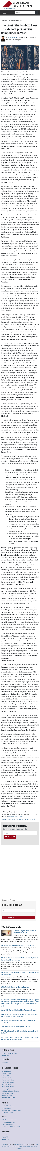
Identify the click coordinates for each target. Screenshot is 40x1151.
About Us (4, 1135)
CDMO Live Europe (8, 1124)
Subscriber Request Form (23, 1146)
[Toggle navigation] (4, 13)
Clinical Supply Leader (8, 1080)
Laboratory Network (7, 1089)
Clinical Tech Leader (8, 1082)
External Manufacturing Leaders (11, 1126)
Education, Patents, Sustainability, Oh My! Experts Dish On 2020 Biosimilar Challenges (19, 1038)
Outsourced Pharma (7, 1095)
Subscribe (12, 8)
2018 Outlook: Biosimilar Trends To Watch (15, 987)
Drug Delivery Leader (8, 1086)
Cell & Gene (5, 1075)
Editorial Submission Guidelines (11, 1110)
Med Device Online (7, 1093)
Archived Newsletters (8, 1106)
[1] (37, 301)
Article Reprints (6, 1108)
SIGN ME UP (10, 837)
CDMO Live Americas (8, 1122)
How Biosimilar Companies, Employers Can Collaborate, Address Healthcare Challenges (20, 1015)
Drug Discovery (6, 1084)
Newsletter (5, 1063)
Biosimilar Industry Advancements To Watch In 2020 (19, 945)
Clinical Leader (6, 1078)
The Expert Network (7, 1112)
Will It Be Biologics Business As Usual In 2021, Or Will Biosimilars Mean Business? (19, 959)
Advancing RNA (6, 1071)
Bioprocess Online (7, 1073)
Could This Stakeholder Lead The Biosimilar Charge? (19, 1010)
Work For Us (5, 1139)
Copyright (4, 1144)
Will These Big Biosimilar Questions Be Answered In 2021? (25, 932)
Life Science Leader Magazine (10, 1091)
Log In (5, 8)
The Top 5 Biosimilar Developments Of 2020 (16, 1027)
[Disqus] (20, 871)
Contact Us (5, 1137)
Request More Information (9, 1053)
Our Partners (5, 1055)
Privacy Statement (11, 1146)
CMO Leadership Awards (9, 1120)
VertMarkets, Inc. (18, 1144)
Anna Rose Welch (14, 37)
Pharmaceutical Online (8, 1097)
